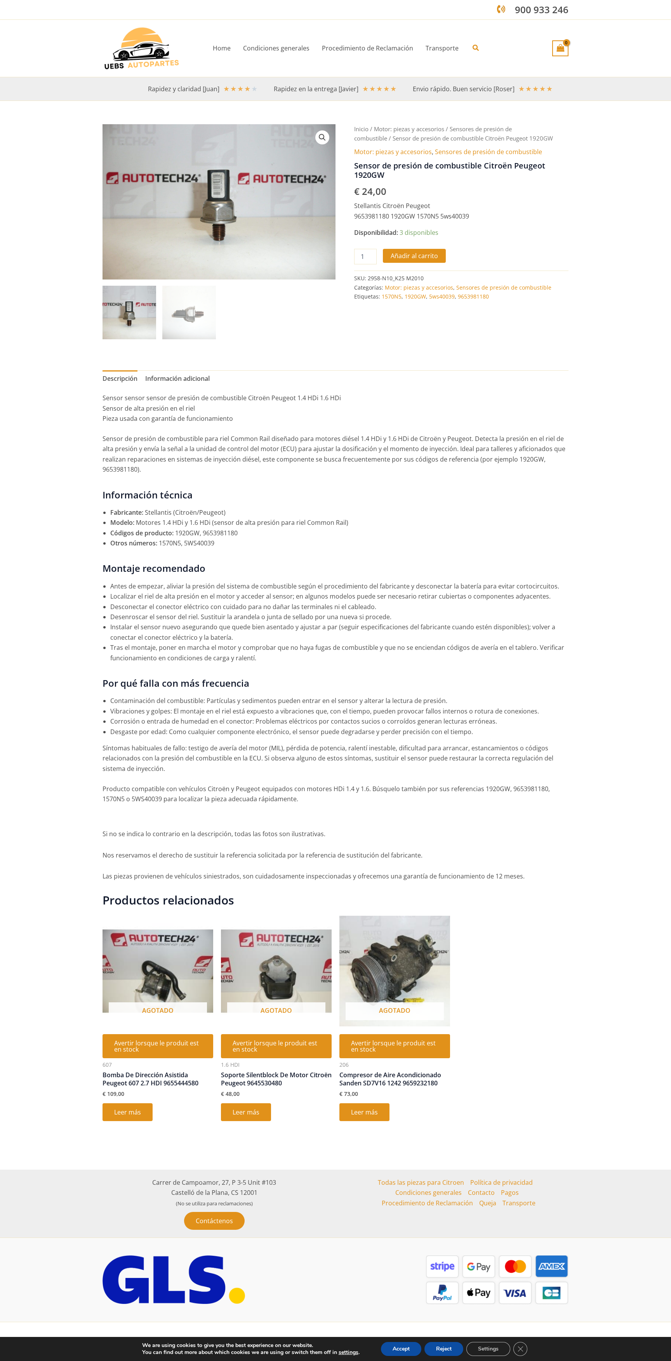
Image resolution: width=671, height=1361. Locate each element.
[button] (476, 48)
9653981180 (473, 296)
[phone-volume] (501, 9)
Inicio (361, 129)
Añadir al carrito (414, 256)
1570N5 (392, 296)
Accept (401, 1348)
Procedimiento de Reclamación (427, 1203)
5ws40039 (442, 296)
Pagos (510, 1192)
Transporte (518, 1203)
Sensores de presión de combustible (488, 152)
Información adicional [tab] (177, 378)
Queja (487, 1203)
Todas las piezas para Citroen (421, 1182)
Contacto (481, 1192)
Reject (444, 1348)
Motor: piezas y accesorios (409, 129)
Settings (488, 1348)
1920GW (415, 296)
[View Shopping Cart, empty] (560, 48)
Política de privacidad (501, 1182)
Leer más (127, 1112)
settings (348, 1352)
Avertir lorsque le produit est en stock (156, 1046)
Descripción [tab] (120, 378)
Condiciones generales (428, 1192)
